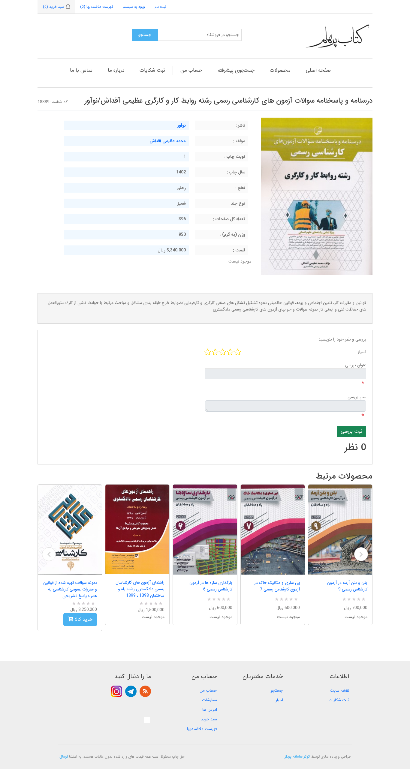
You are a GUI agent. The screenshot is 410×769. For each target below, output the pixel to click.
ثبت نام (160, 7)
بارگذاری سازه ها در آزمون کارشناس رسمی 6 (210, 586)
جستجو (276, 690)
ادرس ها (209, 709)
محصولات (280, 70)
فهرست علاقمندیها (202, 728)
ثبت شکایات (152, 70)
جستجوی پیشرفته (236, 70)
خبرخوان (145, 691)
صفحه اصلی (318, 70)
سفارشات (209, 700)
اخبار (279, 700)
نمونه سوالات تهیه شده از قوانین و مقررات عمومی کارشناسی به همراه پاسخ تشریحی (70, 589)
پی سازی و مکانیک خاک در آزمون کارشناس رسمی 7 (277, 586)
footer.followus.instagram (116, 691)
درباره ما (116, 70)
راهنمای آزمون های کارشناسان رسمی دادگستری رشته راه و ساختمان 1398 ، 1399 (140, 589)
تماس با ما (81, 70)
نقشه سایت (339, 690)
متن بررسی (357, 397)
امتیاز (362, 352)
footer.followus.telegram (131, 691)
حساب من (191, 70)
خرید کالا (82, 619)
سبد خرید (209, 719)
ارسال (63, 756)
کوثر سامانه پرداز (297, 756)
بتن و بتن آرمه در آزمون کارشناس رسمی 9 (347, 586)
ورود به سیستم (134, 7)
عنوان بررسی (355, 365)
